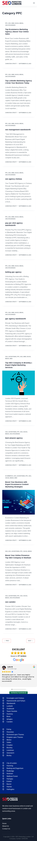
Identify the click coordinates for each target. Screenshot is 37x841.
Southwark (10, 708)
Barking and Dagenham (15, 768)
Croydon (10, 745)
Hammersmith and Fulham (16, 701)
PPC (6, 23)
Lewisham (10, 750)
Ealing (9, 729)
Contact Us (6, 829)
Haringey (10, 779)
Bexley (9, 755)
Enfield (9, 781)
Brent (8, 716)
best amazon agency (14, 438)
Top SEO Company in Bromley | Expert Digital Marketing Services (18, 365)
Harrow (9, 787)
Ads (6, 356)
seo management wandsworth (18, 130)
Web (11, 358)
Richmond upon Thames (15, 734)
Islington (10, 719)
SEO (9, 23)
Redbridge (10, 771)
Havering (10, 766)
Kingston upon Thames (15, 737)
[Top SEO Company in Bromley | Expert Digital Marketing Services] (18, 383)
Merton (9, 740)
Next (29, 640)
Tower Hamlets (12, 711)
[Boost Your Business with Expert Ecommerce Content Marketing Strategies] (18, 502)
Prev (7, 640)
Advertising (12, 356)
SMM (12, 23)
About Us (5, 826)
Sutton (9, 742)
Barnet (9, 784)
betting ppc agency (13, 272)
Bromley (9, 747)
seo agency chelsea (13, 179)
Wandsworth (11, 703)
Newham (10, 773)
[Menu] (34, 3)
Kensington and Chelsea (15, 698)
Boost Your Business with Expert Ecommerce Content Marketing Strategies (17, 484)
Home (4, 823)
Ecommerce (9, 476)
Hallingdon (10, 789)
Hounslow (10, 732)
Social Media (19, 23)
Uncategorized (10, 25)
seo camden (10, 602)
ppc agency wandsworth (15, 319)
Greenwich (10, 753)
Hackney (10, 714)
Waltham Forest (12, 776)
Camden (10, 722)
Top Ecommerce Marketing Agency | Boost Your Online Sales (17, 31)
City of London (12, 763)
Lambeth (10, 706)
